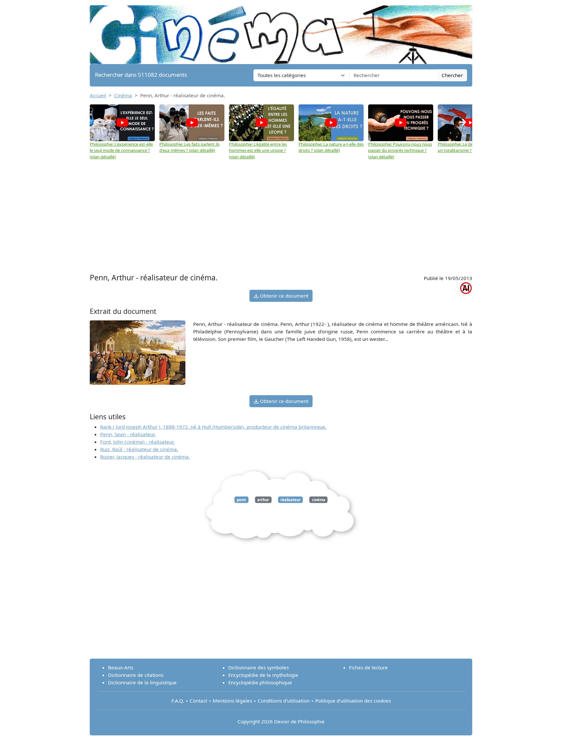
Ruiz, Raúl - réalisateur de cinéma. (139, 449)
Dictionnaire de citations (136, 675)
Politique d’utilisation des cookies (353, 700)
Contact (198, 700)
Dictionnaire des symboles (258, 667)
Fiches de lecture (368, 667)
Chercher (452, 75)
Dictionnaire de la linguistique (142, 682)
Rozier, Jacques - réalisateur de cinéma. (145, 456)
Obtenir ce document (283, 295)
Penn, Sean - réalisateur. (128, 434)
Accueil (98, 95)
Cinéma (123, 95)
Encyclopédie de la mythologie (263, 675)
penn (241, 499)
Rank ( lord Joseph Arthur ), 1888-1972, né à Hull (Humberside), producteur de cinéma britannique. (213, 426)
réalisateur (290, 499)
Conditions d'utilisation (284, 700)
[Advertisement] (281, 222)
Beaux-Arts (120, 667)
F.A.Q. (177, 700)
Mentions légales (232, 700)
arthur (263, 499)
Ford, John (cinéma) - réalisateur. (137, 441)
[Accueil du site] (281, 31)
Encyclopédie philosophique (260, 682)
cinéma (318, 499)
